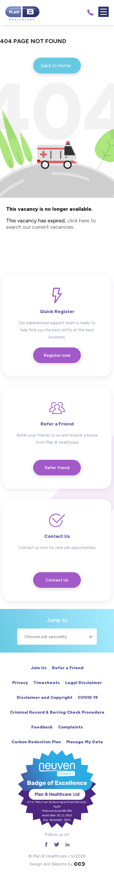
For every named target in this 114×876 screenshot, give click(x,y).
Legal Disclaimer (83, 682)
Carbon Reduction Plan (36, 741)
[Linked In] (67, 844)
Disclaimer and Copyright (44, 697)
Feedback (42, 727)
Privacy (20, 682)
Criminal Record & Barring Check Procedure (57, 712)
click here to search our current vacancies (51, 223)
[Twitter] (56, 844)
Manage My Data (84, 741)
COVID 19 (88, 697)
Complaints (70, 727)
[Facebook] (46, 844)
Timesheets (46, 682)
